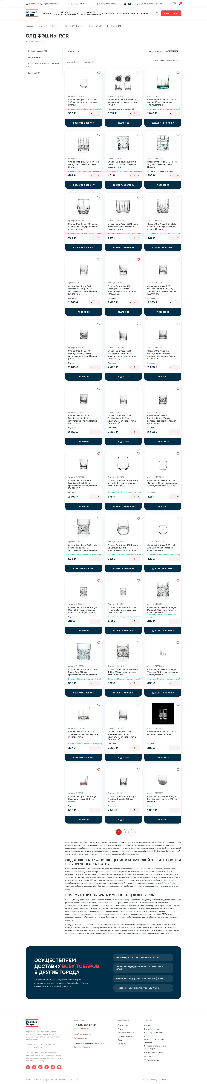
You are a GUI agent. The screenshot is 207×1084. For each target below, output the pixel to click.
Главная (29, 26)
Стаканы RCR (95, 26)
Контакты (146, 13)
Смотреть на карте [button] (82, 1047)
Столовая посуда (151, 1060)
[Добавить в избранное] (98, 72)
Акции (120, 1029)
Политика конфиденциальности (155, 1079)
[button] (157, 13)
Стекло (55, 26)
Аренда (110, 13)
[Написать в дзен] (46, 1067)
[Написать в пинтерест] (53, 1067)
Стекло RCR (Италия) (74, 26)
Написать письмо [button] (81, 1038)
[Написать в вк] (40, 1067)
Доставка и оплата (127, 13)
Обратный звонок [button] (81, 1029)
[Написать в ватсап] (28, 1067)
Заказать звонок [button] (171, 13)
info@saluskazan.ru (82, 1034)
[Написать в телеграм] (34, 1067)
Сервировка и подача (153, 1052)
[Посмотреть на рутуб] (59, 1067)
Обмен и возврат (125, 1036)
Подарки (47, 13)
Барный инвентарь (152, 1029)
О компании (123, 1025)
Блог (120, 1040)
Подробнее (123, 123)
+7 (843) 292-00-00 (85, 1025)
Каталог (42, 26)
